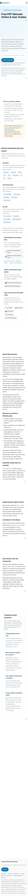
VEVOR (9, 178)
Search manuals (8, 60)
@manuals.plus (18, 875)
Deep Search (8, 468)
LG (4, 178)
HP (21, 175)
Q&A (2, 875)
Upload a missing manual (15, 262)
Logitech (13, 172)
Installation (16, 216)
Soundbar (6, 197)
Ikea (9, 175)
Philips (20, 172)
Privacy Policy (9, 875)
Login (22, 873)
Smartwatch (7, 200)
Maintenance (7, 222)
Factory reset (7, 216)
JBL (5, 175)
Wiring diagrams (16, 219)
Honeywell (15, 175)
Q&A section (11, 566)
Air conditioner (7, 194)
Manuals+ (6, 3)
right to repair (20, 505)
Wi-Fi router (17, 194)
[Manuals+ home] (1, 3)
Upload (10, 873)
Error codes (7, 219)
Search (5, 869)
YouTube (3, 877)
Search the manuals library (9, 861)
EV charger (14, 197)
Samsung (6, 172)
